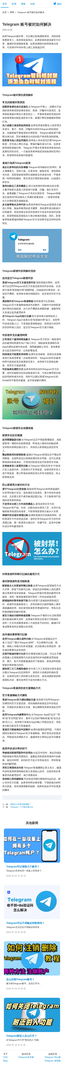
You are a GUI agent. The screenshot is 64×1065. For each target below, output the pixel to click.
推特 (59, 4)
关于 (5, 1054)
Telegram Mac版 (53, 1057)
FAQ (5, 1057)
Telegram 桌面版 (52, 1060)
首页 (4, 3)
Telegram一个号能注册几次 (21, 807)
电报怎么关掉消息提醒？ (20, 804)
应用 (14, 3)
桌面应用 (52, 1054)
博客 (23, 3)
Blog (5, 1060)
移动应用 (26, 1054)
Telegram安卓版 (26, 1057)
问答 (32, 3)
